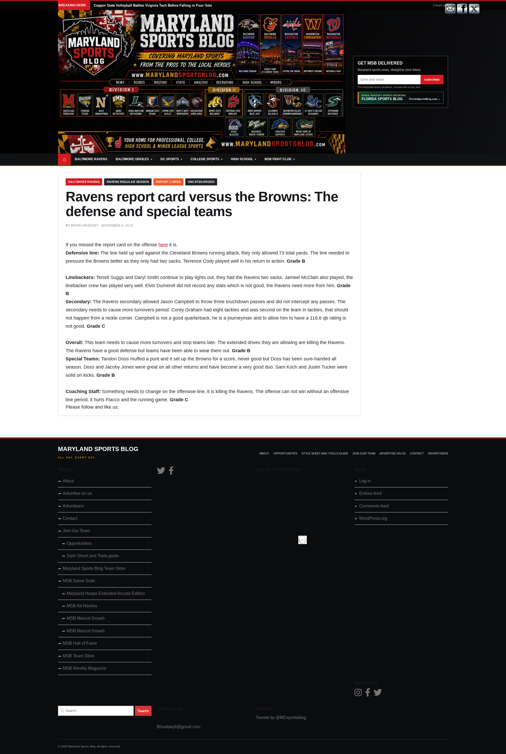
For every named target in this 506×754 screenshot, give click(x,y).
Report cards (168, 181)
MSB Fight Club (278, 159)
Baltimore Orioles (132, 159)
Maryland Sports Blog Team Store (94, 568)
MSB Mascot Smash (86, 618)
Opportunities (285, 453)
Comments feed (374, 506)
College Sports (205, 159)
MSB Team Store (78, 656)
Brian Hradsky (84, 225)
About (264, 453)
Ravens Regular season (128, 181)
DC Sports (169, 159)
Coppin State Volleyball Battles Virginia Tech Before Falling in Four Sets (153, 5)
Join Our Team (363, 453)
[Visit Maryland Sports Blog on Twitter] (161, 472)
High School (242, 159)
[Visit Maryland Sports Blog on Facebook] (171, 472)
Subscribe (432, 79)
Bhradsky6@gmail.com (178, 726)
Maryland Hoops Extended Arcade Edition (106, 593)
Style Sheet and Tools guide (324, 453)
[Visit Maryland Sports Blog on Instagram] (358, 694)
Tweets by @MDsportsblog (281, 717)
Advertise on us (393, 453)
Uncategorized (201, 181)
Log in (365, 481)
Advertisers (438, 453)
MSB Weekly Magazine (84, 668)
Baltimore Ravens (91, 159)
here (163, 244)
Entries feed (370, 493)
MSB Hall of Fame (80, 643)
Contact (417, 453)
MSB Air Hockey (82, 606)
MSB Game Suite (79, 581)
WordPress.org (373, 518)
